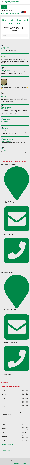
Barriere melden (6, 450)
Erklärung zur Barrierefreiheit (9, 449)
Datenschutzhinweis (13, 463)
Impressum (24, 463)
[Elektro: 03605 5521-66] (7, 12)
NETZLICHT (17, 460)
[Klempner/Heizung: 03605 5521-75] (10, 13)
